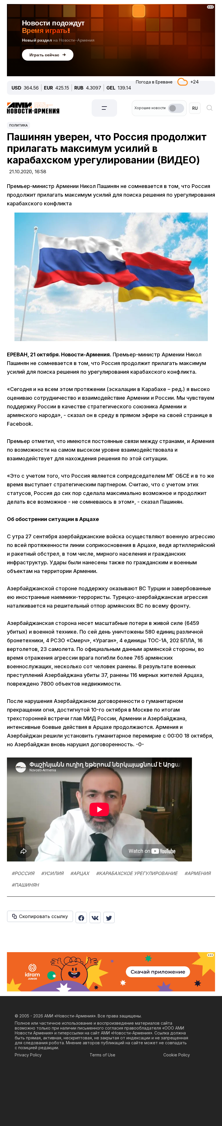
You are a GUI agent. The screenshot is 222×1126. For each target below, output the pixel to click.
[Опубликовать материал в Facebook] (81, 917)
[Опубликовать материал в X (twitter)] (109, 917)
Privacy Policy (28, 1054)
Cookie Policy (176, 1054)
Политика (18, 125)
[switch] (176, 108)
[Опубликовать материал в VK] (95, 917)
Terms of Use (102, 1054)
